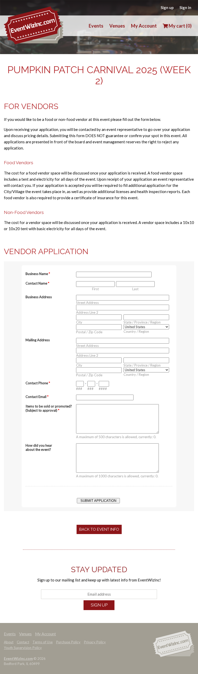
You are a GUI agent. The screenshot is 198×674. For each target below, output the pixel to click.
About (8, 642)
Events (96, 26)
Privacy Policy (95, 642)
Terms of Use (42, 642)
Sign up (167, 7)
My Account (144, 26)
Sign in (185, 7)
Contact (23, 642)
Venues (117, 26)
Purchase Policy (68, 642)
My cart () (180, 26)
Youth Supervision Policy (23, 648)
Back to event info (99, 529)
